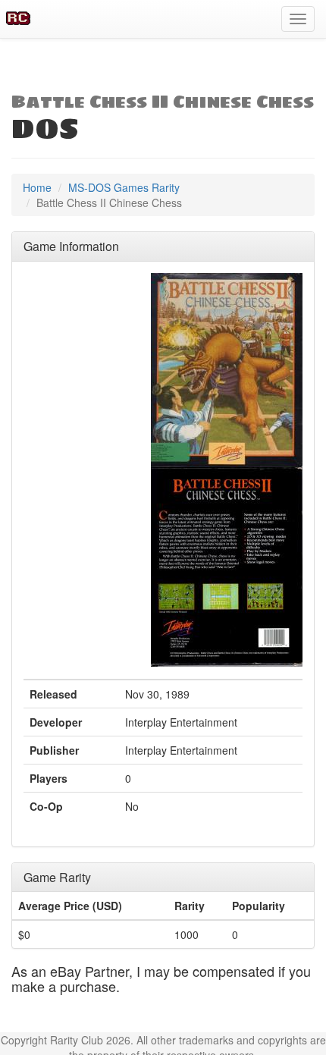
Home (37, 187)
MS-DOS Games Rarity (124, 187)
